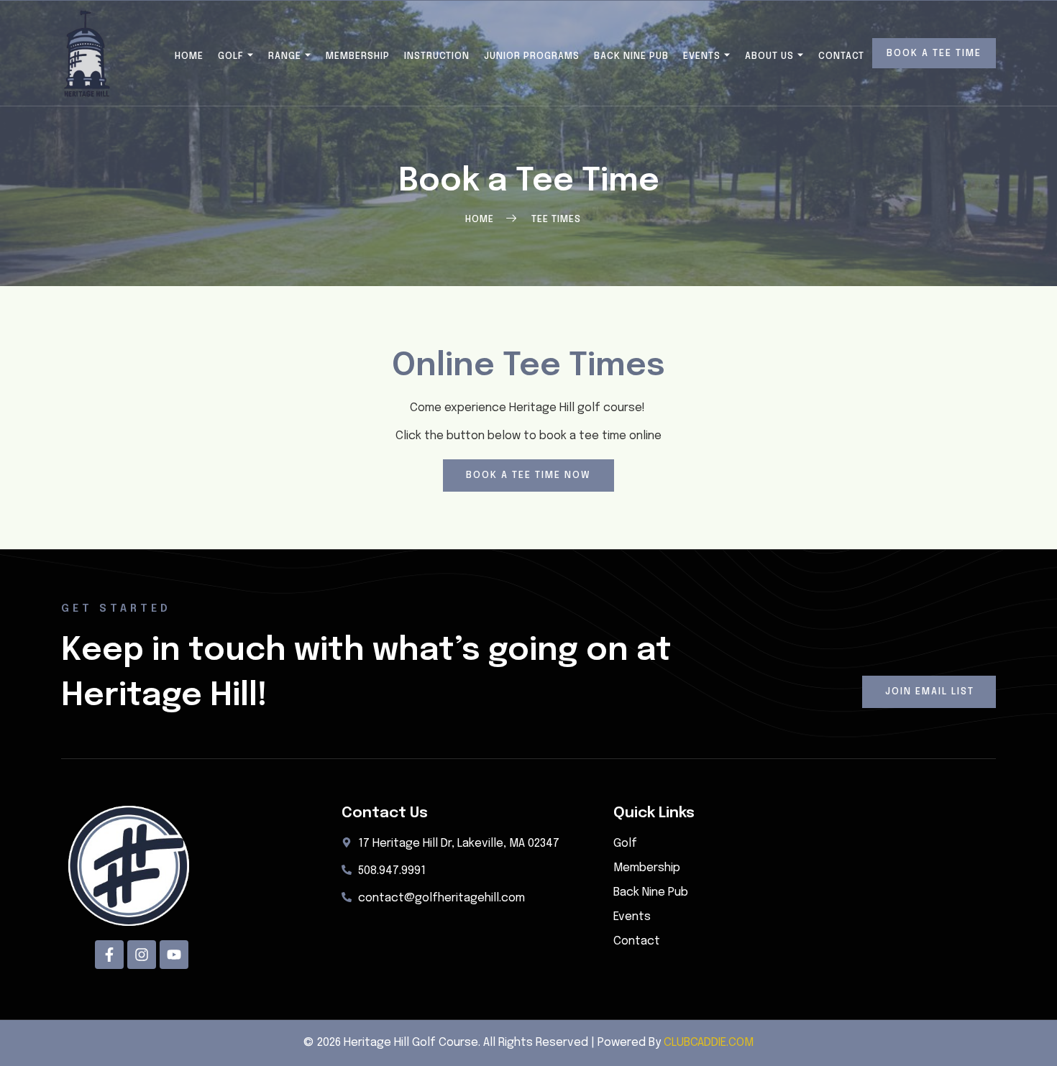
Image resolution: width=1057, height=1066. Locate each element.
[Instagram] (141, 954)
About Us (769, 56)
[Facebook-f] (109, 954)
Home (189, 56)
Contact (841, 56)
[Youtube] (174, 954)
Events (701, 56)
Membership (358, 56)
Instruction (437, 56)
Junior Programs (532, 56)
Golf (231, 56)
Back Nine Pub (631, 56)
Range (284, 56)
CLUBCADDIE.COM (709, 1043)
